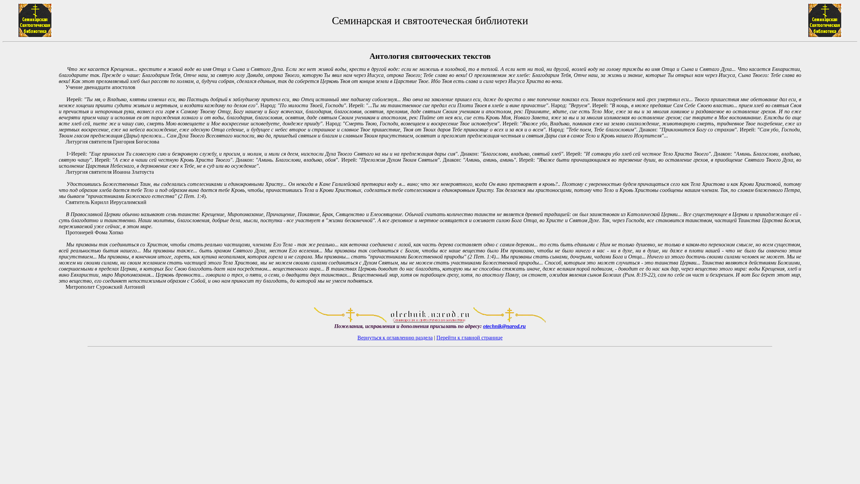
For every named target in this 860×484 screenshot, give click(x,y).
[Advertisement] (30, 174)
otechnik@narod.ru (504, 326)
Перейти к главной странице (469, 337)
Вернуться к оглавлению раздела (395, 337)
